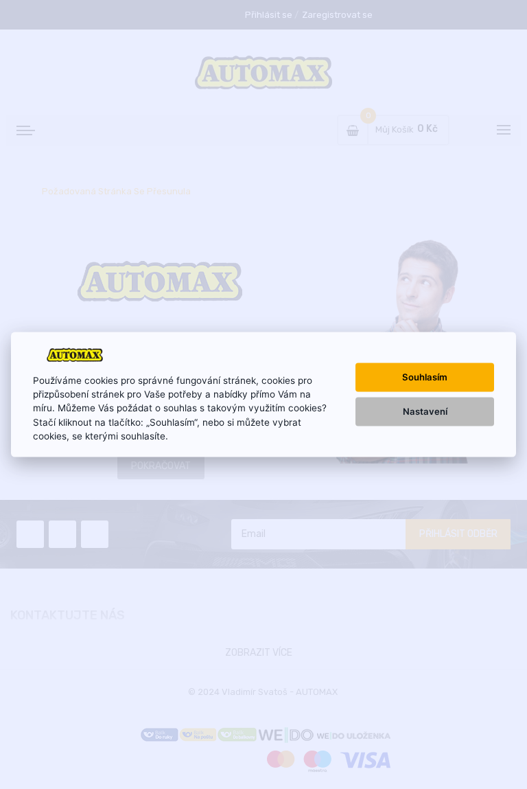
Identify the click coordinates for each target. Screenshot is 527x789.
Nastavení (425, 411)
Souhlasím (424, 376)
